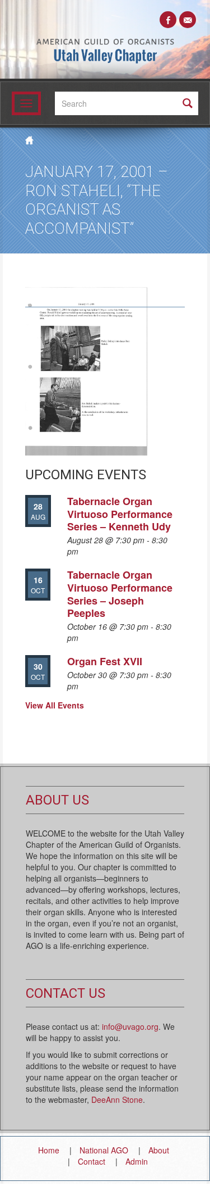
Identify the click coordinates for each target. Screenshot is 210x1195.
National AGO (104, 1150)
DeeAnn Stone (117, 1099)
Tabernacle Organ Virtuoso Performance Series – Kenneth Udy (119, 514)
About (158, 1150)
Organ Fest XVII (104, 661)
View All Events (54, 705)
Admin (136, 1161)
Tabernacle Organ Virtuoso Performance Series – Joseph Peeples (119, 593)
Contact (91, 1161)
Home (48, 1150)
